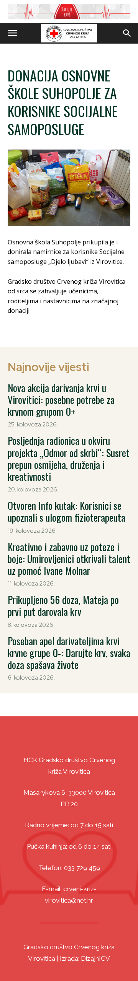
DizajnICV (95, 958)
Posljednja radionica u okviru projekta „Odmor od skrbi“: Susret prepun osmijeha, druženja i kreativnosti (69, 458)
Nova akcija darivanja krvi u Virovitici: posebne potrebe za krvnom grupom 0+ (61, 399)
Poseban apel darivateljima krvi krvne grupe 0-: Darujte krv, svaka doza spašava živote (69, 652)
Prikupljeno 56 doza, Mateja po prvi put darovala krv (63, 605)
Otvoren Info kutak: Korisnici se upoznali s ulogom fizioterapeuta (66, 511)
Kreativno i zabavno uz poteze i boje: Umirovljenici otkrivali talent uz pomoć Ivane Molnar (69, 558)
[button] (12, 33)
